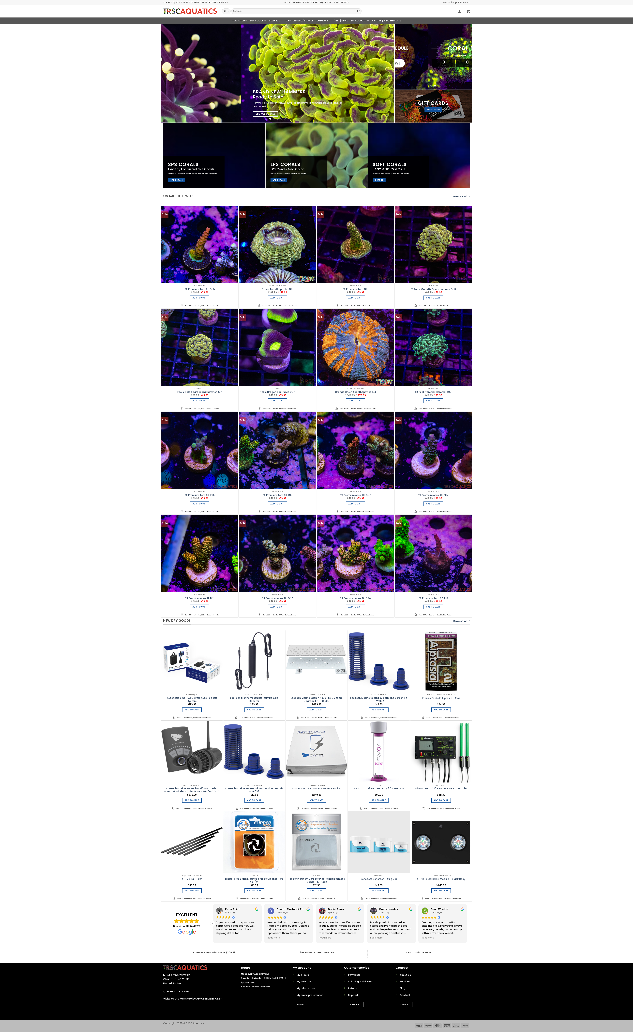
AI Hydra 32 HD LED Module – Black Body (441, 879)
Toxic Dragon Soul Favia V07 (277, 392)
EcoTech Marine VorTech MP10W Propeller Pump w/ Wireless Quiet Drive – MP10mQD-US (192, 790)
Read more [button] (222, 937)
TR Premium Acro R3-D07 (355, 495)
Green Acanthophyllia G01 (277, 289)
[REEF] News (340, 20)
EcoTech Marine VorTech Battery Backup (317, 788)
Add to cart (200, 298)
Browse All (460, 196)
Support (353, 995)
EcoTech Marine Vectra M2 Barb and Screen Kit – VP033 (254, 790)
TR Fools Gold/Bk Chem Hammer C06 (433, 289)
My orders (303, 975)
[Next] (385, 73)
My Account (359, 20)
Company (322, 20)
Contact (405, 995)
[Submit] (358, 11)
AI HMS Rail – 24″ (192, 879)
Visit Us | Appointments (386, 20)
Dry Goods (257, 20)
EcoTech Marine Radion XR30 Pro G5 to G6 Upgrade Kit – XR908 (316, 699)
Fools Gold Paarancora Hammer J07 (199, 392)
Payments (354, 975)
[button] (459, 11)
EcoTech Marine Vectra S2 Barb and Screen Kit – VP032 (378, 699)
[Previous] (170, 73)
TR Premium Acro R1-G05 (200, 289)
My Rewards (304, 981)
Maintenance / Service (299, 20)
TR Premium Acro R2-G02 (277, 598)
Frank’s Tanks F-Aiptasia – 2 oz (441, 698)
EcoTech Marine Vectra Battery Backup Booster (254, 699)
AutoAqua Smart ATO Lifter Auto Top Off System (192, 699)
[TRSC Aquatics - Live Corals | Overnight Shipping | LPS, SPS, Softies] (190, 11)
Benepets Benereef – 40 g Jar (379, 879)
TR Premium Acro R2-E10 (433, 598)
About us (405, 975)
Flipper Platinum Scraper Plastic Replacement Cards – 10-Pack (316, 880)
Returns (353, 988)
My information (306, 988)
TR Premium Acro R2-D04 (355, 598)
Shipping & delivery (360, 981)
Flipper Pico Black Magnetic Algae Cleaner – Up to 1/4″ (254, 880)
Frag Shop (238, 20)
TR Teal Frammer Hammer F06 (433, 392)
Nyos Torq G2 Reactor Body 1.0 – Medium (379, 788)
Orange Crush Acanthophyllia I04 (355, 392)
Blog (402, 988)
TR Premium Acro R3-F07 (433, 495)
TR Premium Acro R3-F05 (200, 495)
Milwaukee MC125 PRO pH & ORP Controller (441, 788)
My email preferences (310, 995)
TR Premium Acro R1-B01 (199, 598)
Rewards (274, 20)
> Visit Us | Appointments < (455, 2)
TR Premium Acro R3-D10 (277, 495)
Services (405, 981)
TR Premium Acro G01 (355, 289)
